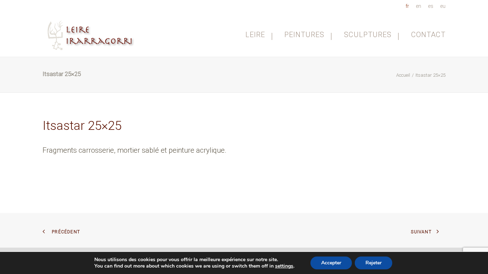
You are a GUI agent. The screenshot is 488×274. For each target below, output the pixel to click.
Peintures (304, 34)
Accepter (331, 262)
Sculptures (368, 34)
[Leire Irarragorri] (92, 34)
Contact (428, 34)
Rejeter (373, 262)
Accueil (403, 75)
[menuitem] (408, 6)
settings (284, 266)
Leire (255, 34)
